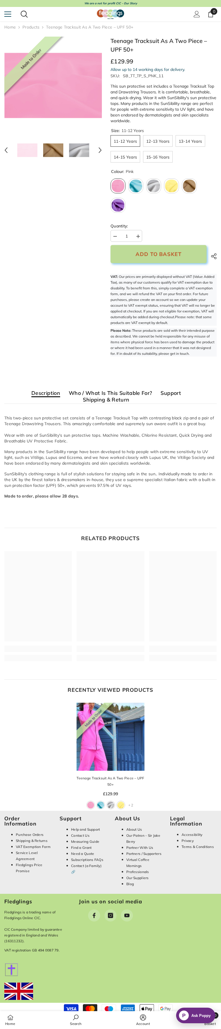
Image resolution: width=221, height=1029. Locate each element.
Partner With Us (139, 847)
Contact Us (80, 835)
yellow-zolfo (121, 805)
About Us (134, 829)
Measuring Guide (85, 841)
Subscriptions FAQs (87, 859)
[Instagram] (110, 915)
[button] (6, 150)
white (110, 805)
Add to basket (159, 254)
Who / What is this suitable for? (110, 393)
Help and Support (85, 829)
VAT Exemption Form (33, 847)
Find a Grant (81, 847)
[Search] (24, 14)
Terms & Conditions (198, 847)
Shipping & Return (106, 400)
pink (90, 805)
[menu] (7, 14)
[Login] (197, 14)
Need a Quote (82, 853)
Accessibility (192, 834)
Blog (130, 884)
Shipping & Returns (31, 840)
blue (100, 805)
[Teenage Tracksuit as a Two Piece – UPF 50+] (110, 737)
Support (171, 393)
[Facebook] (94, 915)
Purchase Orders (29, 834)
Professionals (137, 872)
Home (10, 27)
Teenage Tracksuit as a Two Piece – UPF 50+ (110, 781)
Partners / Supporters (143, 853)
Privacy (188, 840)
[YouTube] (127, 915)
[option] (53, 85)
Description (45, 393)
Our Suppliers (137, 878)
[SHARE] (212, 256)
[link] (38, 649)
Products (30, 27)
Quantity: (119, 226)
